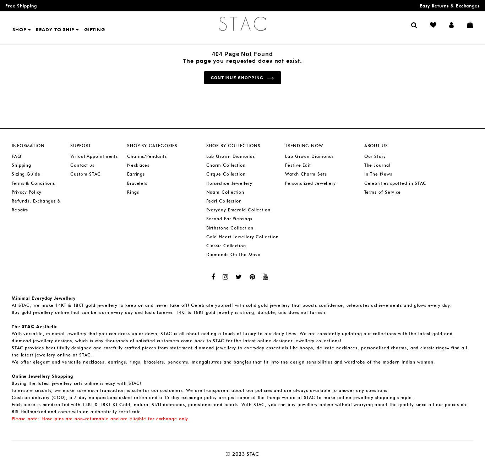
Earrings (136, 174)
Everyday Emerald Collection (238, 209)
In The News (378, 174)
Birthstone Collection (230, 228)
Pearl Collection (224, 201)
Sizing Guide (26, 174)
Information (28, 145)
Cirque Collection (226, 174)
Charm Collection (226, 165)
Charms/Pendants (147, 156)
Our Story (375, 156)
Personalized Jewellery (310, 183)
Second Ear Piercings (229, 218)
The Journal (377, 165)
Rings (133, 192)
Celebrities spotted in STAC (395, 183)
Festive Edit (298, 165)
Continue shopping (237, 77)
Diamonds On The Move (233, 254)
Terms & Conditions (33, 183)
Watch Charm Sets (306, 174)
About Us (376, 145)
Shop (20, 29)
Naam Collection (225, 192)
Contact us (82, 165)
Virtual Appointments (94, 156)
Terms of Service (382, 192)
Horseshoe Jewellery (229, 183)
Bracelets (137, 183)
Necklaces (138, 165)
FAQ (16, 156)
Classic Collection (226, 245)
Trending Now (304, 145)
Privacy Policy (27, 192)
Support (80, 145)
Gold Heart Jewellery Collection (242, 236)
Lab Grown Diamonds (230, 156)
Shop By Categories (152, 145)
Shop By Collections (233, 145)
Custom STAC (85, 174)
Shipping (21, 165)
